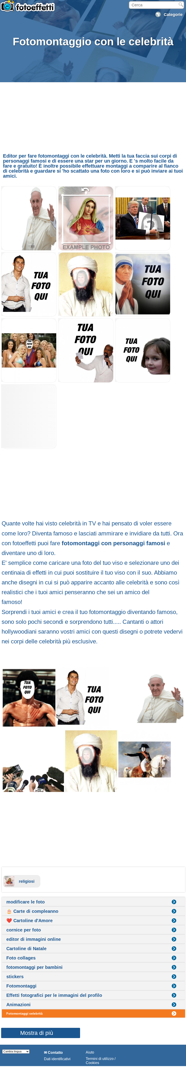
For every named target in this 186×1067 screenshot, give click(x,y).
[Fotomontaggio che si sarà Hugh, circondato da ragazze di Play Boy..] (29, 382)
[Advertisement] (92, 116)
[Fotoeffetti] (28, 8)
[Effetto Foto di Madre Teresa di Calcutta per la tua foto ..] (143, 315)
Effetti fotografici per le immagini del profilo (54, 995)
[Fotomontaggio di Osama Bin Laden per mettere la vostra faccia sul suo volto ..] (86, 315)
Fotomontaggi (21, 985)
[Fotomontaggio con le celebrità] (93, 730)
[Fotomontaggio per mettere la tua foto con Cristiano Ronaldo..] (29, 315)
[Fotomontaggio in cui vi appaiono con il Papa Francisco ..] (29, 249)
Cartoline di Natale (26, 948)
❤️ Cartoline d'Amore (29, 920)
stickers (15, 976)
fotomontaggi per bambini (34, 967)
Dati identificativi (57, 1059)
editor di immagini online (33, 939)
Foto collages (21, 957)
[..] (29, 448)
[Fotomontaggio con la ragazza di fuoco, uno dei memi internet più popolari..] (143, 382)
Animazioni (18, 1004)
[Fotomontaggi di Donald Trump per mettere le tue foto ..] (143, 249)
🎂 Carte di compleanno (32, 911)
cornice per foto (23, 929)
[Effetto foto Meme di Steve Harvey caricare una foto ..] (86, 382)
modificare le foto (25, 901)
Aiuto (90, 1052)
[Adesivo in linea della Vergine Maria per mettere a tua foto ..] (86, 249)
